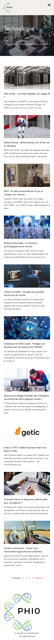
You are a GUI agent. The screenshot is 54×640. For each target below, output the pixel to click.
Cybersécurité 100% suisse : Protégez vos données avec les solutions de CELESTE (24, 345)
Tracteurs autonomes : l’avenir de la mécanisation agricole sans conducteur (23, 549)
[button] (49, 5)
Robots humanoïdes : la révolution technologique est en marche (20, 244)
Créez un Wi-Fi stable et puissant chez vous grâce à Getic (25, 449)
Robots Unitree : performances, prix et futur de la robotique (26, 144)
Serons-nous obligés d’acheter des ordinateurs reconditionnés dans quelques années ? (26, 397)
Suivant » (39, 577)
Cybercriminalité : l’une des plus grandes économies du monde (24, 293)
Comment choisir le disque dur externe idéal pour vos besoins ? (25, 501)
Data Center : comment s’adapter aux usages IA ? (27, 95)
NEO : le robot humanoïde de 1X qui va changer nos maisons (23, 192)
